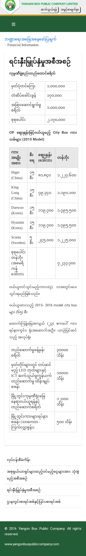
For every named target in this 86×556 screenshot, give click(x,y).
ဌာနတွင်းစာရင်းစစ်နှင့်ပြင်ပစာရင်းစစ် (34, 502)
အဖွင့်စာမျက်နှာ (70, 9)
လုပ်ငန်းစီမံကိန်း (18, 460)
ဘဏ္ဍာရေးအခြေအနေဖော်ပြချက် (30, 39)
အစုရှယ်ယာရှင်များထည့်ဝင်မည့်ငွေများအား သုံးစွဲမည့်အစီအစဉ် (43, 474)
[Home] (17, 10)
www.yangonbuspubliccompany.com (32, 544)
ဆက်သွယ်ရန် (49, 9)
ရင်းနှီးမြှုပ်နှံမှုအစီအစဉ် (24, 490)
